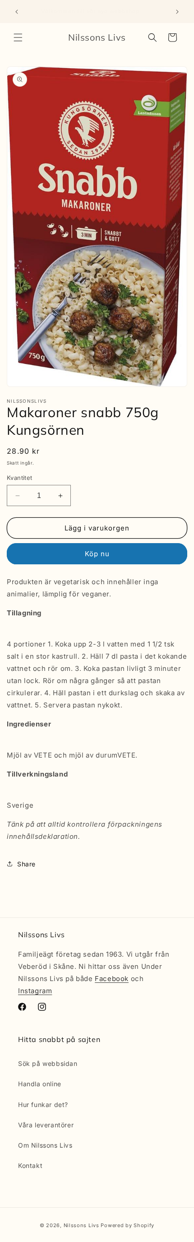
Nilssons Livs (81, 1225)
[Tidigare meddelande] (17, 12)
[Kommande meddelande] (177, 12)
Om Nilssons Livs (45, 1145)
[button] (18, 37)
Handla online (39, 1084)
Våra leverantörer (46, 1125)
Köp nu (97, 553)
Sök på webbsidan (48, 1063)
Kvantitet (19, 477)
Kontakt (30, 1165)
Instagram (35, 990)
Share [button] (26, 864)
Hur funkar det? (43, 1104)
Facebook (112, 978)
